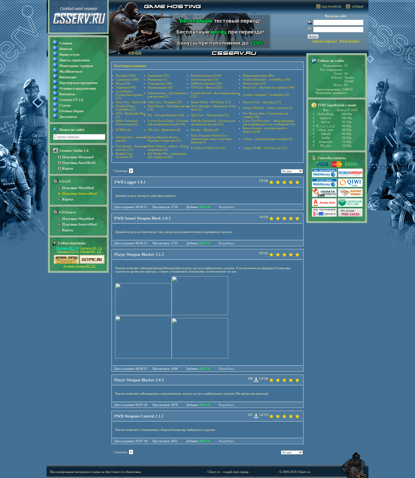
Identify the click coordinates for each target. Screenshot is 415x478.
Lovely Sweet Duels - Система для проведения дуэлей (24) (168, 122)
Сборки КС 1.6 (90, 251)
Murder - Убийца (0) (205, 129)
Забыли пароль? (324, 41)
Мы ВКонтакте (70, 71)
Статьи (65, 105)
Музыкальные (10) (160, 87)
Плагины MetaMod (78, 188)
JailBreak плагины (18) (206, 83)
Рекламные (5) (157, 79)
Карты (67, 168)
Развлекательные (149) (206, 75)
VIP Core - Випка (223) (206, 87)
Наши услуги (69, 55)
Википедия (68, 77)
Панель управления (74, 60)
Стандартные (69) (160, 83)
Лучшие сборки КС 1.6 (79, 266)
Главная (65, 43)
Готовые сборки (71, 111)
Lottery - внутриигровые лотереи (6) (267, 138)
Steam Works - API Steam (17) (211, 102)
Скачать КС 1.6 (67, 248)
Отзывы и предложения (77, 88)
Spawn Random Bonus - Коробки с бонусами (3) (164, 138)
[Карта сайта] (355, 7)
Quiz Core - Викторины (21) (210, 115)
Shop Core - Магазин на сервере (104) (268, 87)
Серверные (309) (127, 79)
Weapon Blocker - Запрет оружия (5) (267, 107)
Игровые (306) (126, 75)
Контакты (67, 94)
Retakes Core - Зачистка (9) (125, 155)
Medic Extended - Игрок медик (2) (127, 122)
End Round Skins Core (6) (208, 148)
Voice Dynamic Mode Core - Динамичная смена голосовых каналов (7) (211, 139)
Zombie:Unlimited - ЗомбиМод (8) (266, 94)
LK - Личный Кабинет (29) (166, 115)
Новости (65, 49)
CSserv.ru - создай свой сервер (228, 471)
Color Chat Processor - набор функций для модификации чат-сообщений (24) (269, 122)
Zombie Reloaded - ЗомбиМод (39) (266, 79)
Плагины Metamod (77, 157)
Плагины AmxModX (79, 163)
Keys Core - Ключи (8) (131, 102)
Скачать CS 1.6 (71, 100)
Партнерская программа (78, 83)
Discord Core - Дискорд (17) (262, 102)
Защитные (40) (126, 87)
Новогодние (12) (254, 83)
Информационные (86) (258, 75)
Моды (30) (123, 83)
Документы (68, 117)
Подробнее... (227, 207)
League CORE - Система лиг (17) (265, 148)
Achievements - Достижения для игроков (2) (167, 94)
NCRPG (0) (123, 129)
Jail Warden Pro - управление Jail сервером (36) (167, 155)
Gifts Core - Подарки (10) (165, 102)
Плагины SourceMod (79, 193)
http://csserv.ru (114, 471)
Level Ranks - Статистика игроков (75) (129, 95)
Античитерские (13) (204, 79)
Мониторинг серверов (76, 66)
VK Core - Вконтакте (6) (164, 129)
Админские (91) (158, 75)
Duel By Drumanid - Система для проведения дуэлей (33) (213, 122)
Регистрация (349, 41)
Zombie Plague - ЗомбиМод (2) (126, 107)
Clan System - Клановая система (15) (131, 147)
